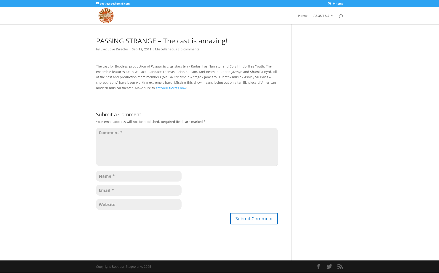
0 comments (190, 49)
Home (303, 16)
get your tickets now (171, 88)
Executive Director (114, 49)
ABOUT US (321, 16)
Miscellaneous (166, 49)
